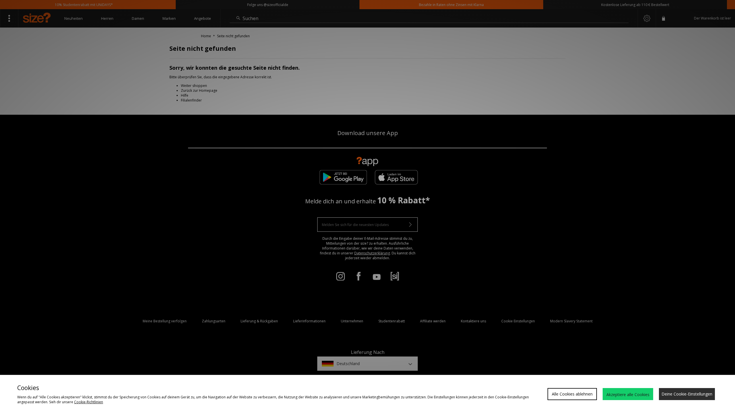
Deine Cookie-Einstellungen (687, 394)
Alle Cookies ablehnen (572, 394)
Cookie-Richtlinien (88, 402)
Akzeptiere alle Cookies (627, 394)
